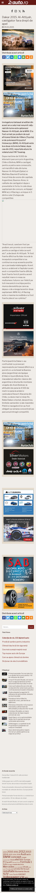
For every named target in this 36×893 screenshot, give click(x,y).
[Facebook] (4, 57)
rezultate (9, 871)
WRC (26, 877)
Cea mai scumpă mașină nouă (14, 649)
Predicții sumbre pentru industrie (16, 642)
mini (16, 867)
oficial (25, 867)
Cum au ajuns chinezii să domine (15, 657)
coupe (24, 857)
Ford (18, 862)
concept (16, 857)
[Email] (23, 57)
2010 (10, 851)
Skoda (26, 871)
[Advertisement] (18, 752)
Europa (27, 859)
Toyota (15, 874)
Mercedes (8, 866)
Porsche (8, 869)
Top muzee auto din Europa (13, 653)
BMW (7, 857)
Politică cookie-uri (12, 885)
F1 (4, 861)
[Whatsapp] (15, 57)
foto (5, 864)
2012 (22, 851)
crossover (6, 860)
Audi (23, 854)
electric (19, 859)
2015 (10, 854)
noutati (20, 867)
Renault (26, 869)
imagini (10, 864)
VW (22, 876)
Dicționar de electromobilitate (15, 661)
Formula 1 (26, 861)
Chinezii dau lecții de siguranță (14, 646)
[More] (31, 57)
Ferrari (15, 862)
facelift (9, 862)
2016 (14, 854)
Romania (19, 871)
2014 (5, 854)
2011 (16, 851)
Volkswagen (11, 877)
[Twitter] (8, 57)
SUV (6, 874)
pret (12, 869)
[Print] (27, 57)
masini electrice (18, 864)
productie (18, 869)
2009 (5, 852)
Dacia (12, 860)
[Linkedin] (12, 57)
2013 (28, 851)
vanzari (22, 874)
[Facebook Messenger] (19, 57)
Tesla (11, 874)
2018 (18, 854)
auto (28, 854)
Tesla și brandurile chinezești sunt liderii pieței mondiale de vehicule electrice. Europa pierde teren (17, 789)
